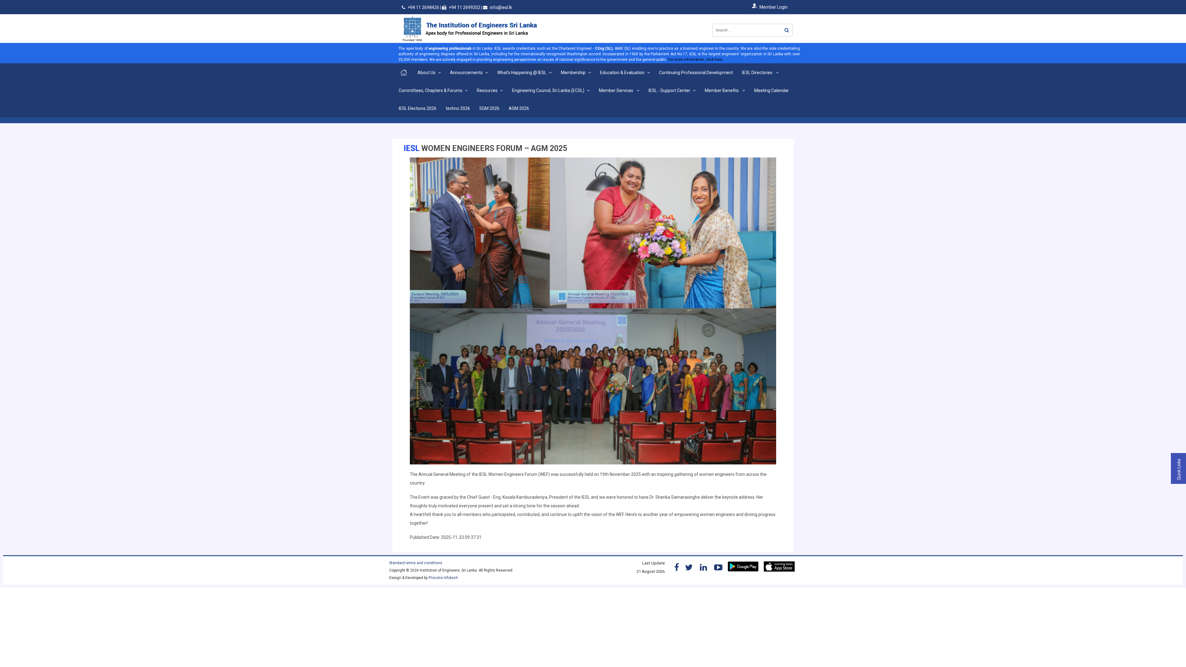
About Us (426, 72)
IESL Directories (757, 72)
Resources (487, 90)
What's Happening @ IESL (521, 72)
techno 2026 (458, 108)
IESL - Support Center (669, 90)
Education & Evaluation (622, 72)
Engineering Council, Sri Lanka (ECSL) (548, 90)
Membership (573, 72)
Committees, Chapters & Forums (430, 90)
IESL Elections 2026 (417, 108)
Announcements (466, 72)
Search (787, 30)
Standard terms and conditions (415, 563)
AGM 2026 (519, 108)
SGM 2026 (489, 108)
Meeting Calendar (771, 90)
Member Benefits (722, 90)
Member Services (616, 90)
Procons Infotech (443, 578)
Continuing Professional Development (696, 72)
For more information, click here (695, 59)
